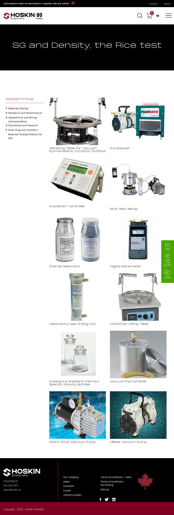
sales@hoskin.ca (12, 489)
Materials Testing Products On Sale (25, 136)
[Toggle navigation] (168, 16)
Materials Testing (18, 108)
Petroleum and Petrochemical (25, 113)
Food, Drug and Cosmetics (23, 130)
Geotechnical (19, 99)
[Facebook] (100, 499)
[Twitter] (107, 499)
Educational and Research (23, 125)
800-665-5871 (11, 485)
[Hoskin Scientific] (22, 16)
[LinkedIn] (114, 499)
